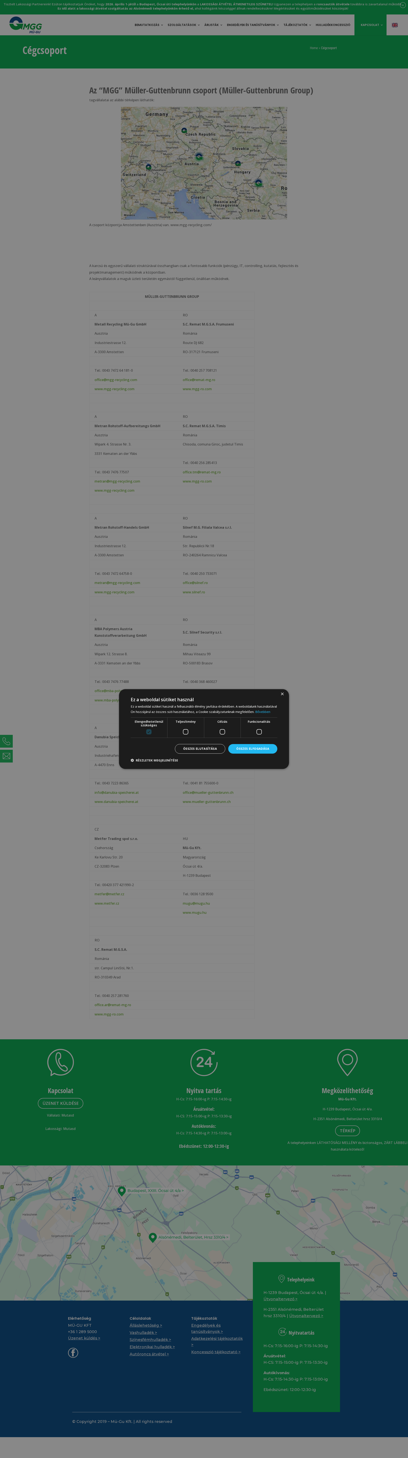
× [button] (282, 694)
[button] (154, 760)
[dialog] (204, 729)
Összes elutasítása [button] (200, 749)
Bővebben (262, 712)
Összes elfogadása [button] (252, 749)
